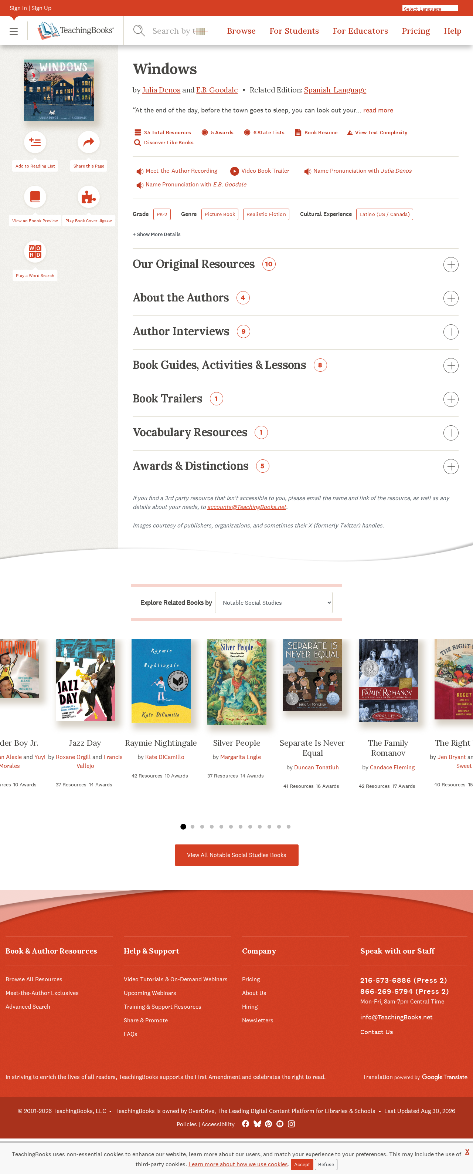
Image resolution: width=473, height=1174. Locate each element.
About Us (254, 993)
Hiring (250, 1007)
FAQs (130, 1034)
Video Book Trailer (265, 171)
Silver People (236, 743)
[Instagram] (291, 1124)
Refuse (326, 1164)
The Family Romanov (388, 748)
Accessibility (218, 1124)
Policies (187, 1124)
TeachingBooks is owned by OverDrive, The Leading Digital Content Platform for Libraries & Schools (245, 1111)
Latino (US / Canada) (385, 214)
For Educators (360, 31)
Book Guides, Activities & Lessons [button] (227, 365)
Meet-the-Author (181, 171)
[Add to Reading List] (35, 142)
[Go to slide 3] (202, 827)
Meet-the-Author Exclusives (42, 993)
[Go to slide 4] (211, 827)
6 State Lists (268, 132)
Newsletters (257, 1020)
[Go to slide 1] (183, 827)
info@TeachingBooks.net (396, 1017)
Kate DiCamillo (164, 757)
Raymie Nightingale (161, 743)
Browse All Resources (34, 979)
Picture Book (220, 214)
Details (157, 234)
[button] (14, 30)
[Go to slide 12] (288, 827)
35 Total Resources (167, 132)
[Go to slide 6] (231, 827)
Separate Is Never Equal (312, 748)
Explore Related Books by (176, 602)
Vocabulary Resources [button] (198, 432)
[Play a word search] (35, 251)
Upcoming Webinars (150, 993)
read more (378, 110)
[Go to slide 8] (250, 827)
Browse (241, 31)
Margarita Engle (240, 757)
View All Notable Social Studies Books (236, 855)
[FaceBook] (246, 1124)
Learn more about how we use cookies (238, 1164)
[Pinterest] (268, 1124)
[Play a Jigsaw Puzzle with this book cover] (89, 197)
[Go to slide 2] (192, 827)
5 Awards (222, 132)
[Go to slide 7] (240, 827)
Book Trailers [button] (175, 399)
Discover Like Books (168, 142)
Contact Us (376, 1032)
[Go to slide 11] (279, 827)
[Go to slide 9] (259, 827)
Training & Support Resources (162, 1007)
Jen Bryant (452, 757)
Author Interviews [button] (189, 331)
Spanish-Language (335, 89)
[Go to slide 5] (221, 827)
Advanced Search (28, 1007)
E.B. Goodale (217, 89)
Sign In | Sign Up (30, 8)
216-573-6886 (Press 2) (404, 980)
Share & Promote (146, 1020)
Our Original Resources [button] (203, 264)
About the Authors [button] (189, 298)
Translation (378, 1077)
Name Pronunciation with (362, 171)
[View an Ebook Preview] (35, 197)
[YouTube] (280, 1124)
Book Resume (320, 132)
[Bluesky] (257, 1124)
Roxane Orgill (73, 757)
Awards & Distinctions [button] (199, 466)
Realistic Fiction (266, 214)
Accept (302, 1164)
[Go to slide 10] (269, 827)
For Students (294, 31)
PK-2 (162, 214)
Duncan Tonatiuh (316, 767)
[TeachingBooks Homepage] (70, 30)
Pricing (416, 31)
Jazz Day (85, 743)
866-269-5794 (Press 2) (404, 991)
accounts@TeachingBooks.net (246, 507)
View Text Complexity (380, 132)
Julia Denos (161, 89)
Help (453, 31)
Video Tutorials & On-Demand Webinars (176, 979)
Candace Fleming (392, 767)
